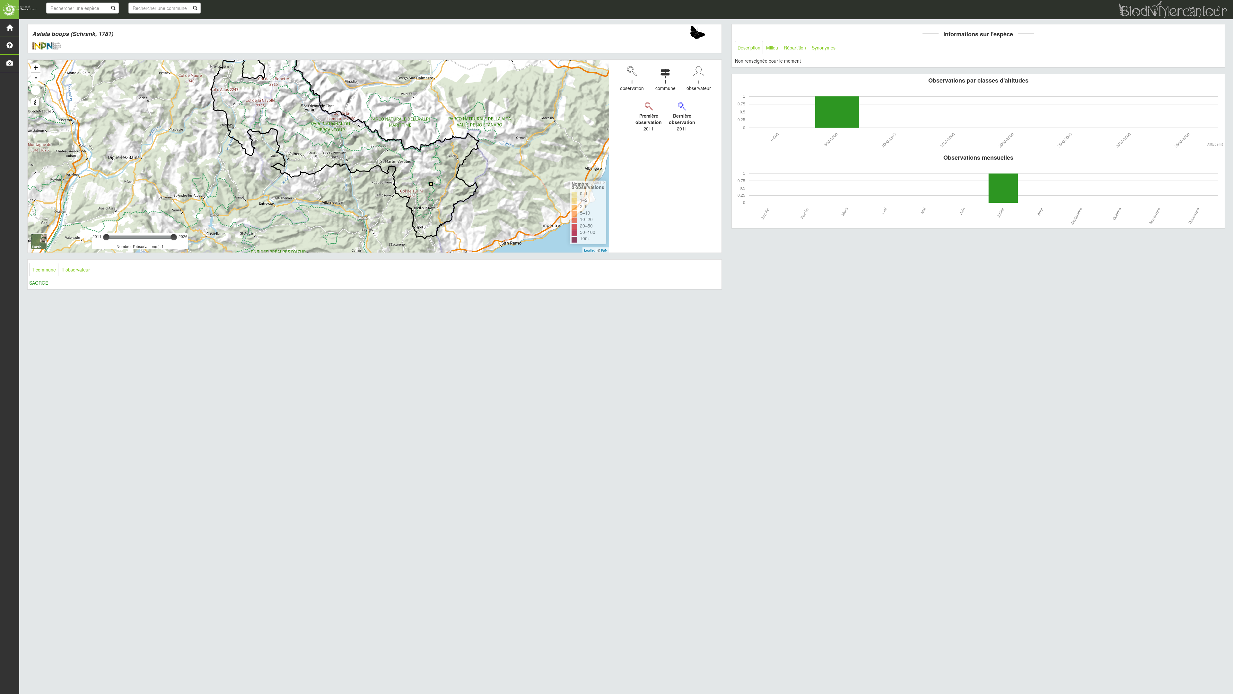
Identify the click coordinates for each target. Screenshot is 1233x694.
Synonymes (823, 47)
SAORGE (38, 283)
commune (44, 269)
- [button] (36, 77)
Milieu (772, 47)
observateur (76, 269)
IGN (604, 250)
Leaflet (589, 250)
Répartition (795, 47)
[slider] (106, 237)
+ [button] (36, 68)
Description (749, 47)
